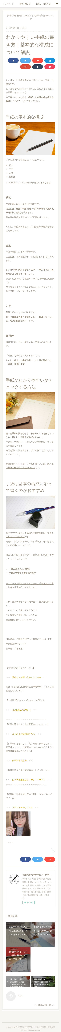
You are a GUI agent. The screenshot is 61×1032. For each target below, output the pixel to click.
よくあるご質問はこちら (23, 733)
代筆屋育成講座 (19, 760)
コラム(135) (10, 842)
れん (20, 995)
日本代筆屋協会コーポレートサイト (28, 779)
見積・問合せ (25, 3)
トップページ (8, 3)
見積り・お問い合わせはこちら (26, 677)
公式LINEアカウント (21, 709)
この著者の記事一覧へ (44, 1005)
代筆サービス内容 (43, 3)
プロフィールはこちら (22, 807)
